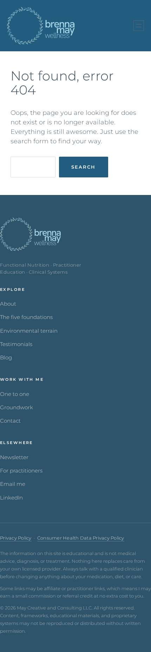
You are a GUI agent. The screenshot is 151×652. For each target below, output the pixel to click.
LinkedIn (11, 498)
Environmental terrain (29, 331)
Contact (10, 421)
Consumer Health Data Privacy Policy (80, 538)
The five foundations (26, 317)
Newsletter (14, 457)
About (8, 304)
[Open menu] (138, 25)
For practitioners (21, 471)
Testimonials (16, 344)
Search (83, 167)
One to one (14, 394)
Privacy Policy (16, 538)
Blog (6, 357)
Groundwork (16, 407)
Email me (12, 484)
